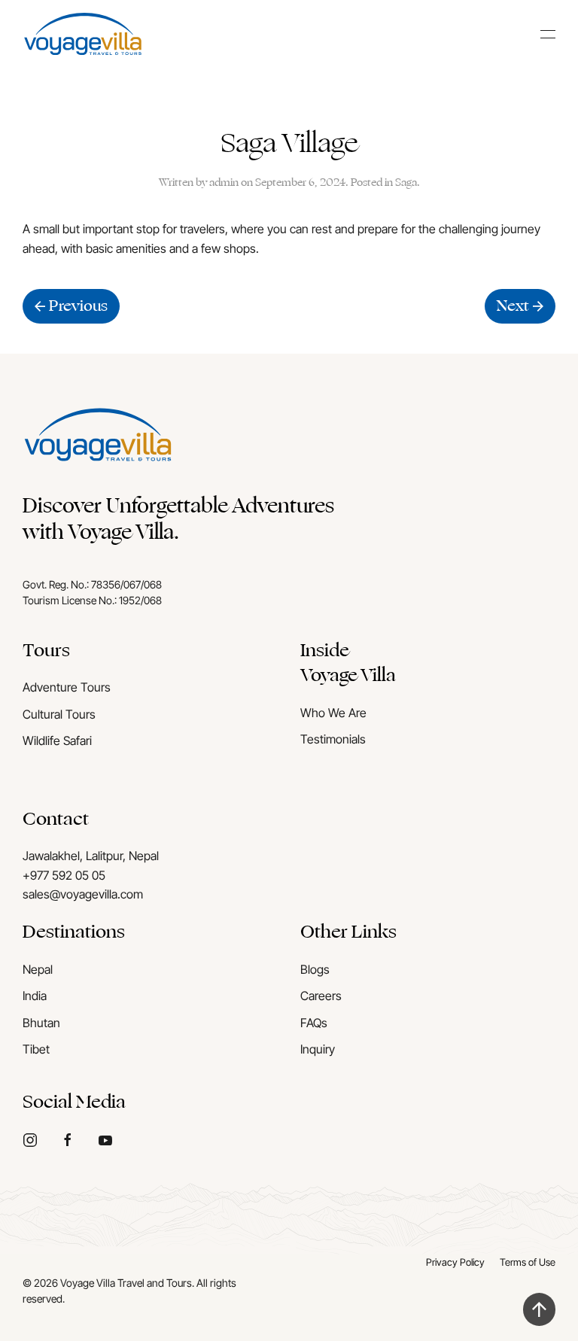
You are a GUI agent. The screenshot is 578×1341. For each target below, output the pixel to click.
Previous (78, 306)
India (35, 995)
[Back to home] (83, 34)
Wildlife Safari (57, 740)
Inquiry (317, 1049)
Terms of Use (527, 1262)
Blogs (315, 969)
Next (513, 306)
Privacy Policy (455, 1262)
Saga (406, 182)
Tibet (36, 1049)
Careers (321, 995)
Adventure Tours (67, 687)
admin (224, 182)
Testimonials (333, 739)
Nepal (38, 969)
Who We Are (333, 712)
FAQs (313, 1022)
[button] (547, 34)
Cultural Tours (59, 714)
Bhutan (41, 1022)
